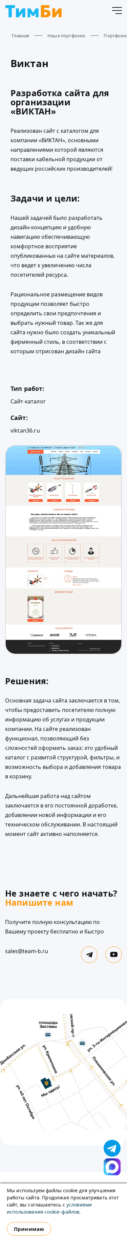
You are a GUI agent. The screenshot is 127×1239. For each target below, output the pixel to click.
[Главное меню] (117, 12)
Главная (20, 36)
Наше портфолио (66, 36)
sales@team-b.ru (26, 951)
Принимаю (29, 1228)
